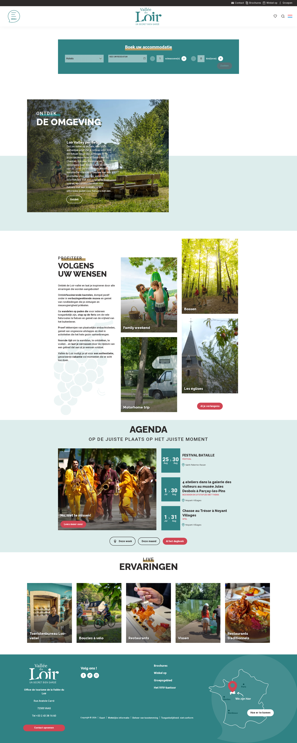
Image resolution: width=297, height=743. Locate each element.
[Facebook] (83, 675)
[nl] (290, 16)
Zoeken (224, 65)
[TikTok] (90, 675)
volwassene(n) (172, 58)
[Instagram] (96, 675)
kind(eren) (211, 58)
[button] (283, 16)
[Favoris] (275, 16)
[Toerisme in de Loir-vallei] (148, 16)
